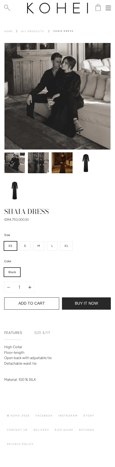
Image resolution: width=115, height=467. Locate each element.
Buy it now (86, 303)
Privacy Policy (20, 444)
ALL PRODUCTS (32, 31)
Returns (86, 429)
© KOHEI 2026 (18, 415)
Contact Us (17, 429)
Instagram (68, 415)
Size (7, 235)
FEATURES (13, 333)
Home (8, 31)
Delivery (41, 429)
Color (7, 261)
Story (88, 415)
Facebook (44, 415)
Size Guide (64, 429)
